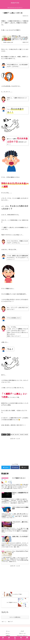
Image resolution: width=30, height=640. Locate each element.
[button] (27, 330)
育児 (22, 434)
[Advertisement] (15, 450)
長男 (27, 434)
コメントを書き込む (15, 617)
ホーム (7, 631)
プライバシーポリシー (22, 635)
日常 (9, 434)
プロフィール (22, 633)
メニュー (8, 633)
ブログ (4, 434)
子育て (17, 434)
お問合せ (8, 635)
